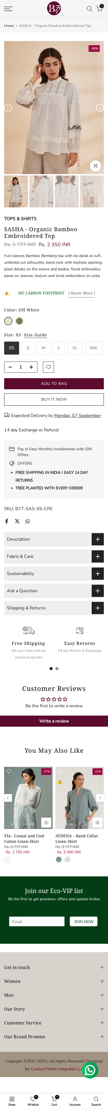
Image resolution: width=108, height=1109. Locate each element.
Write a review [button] (54, 721)
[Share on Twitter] (17, 521)
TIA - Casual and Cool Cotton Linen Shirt (24, 838)
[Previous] (8, 107)
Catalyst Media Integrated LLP (57, 1069)
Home (9, 26)
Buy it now (54, 399)
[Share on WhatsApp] (27, 521)
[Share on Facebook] (6, 521)
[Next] (100, 107)
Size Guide (35, 334)
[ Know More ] (81, 293)
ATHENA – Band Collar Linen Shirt (76, 838)
